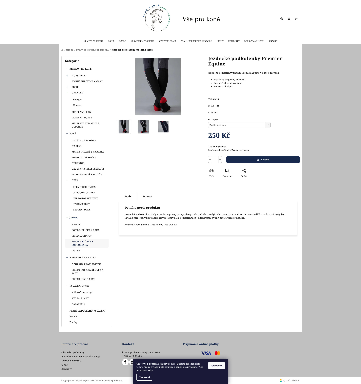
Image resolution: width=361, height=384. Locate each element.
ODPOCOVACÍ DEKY (84, 192)
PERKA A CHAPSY (82, 235)
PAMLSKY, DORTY (82, 117)
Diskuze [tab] (147, 196)
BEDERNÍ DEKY (82, 209)
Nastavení (144, 377)
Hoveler (77, 105)
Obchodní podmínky (73, 352)
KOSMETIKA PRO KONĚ (83, 257)
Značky (74, 322)
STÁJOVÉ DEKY (81, 203)
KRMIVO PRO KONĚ (81, 68)
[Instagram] (132, 362)
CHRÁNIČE (78, 163)
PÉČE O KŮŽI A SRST (83, 278)
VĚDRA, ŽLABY (80, 298)
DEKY (75, 180)
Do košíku (264, 159)
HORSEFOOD (79, 75)
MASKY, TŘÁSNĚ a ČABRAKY (88, 151)
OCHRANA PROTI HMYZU (86, 264)
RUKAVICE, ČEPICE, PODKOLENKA (83, 243)
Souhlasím (217, 365)
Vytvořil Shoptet (291, 380)
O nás (64, 364)
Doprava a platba (71, 360)
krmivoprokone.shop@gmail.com (141, 352)
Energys (77, 99)
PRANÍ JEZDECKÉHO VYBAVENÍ (87, 310)
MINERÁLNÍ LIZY (81, 111)
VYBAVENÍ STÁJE (79, 285)
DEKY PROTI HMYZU (85, 186)
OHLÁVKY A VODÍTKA (84, 140)
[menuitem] (93, 41)
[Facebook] (125, 362)
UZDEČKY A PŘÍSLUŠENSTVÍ (88, 168)
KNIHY (73, 316)
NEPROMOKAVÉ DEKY (85, 198)
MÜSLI (75, 86)
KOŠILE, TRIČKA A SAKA (85, 230)
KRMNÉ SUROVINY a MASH (87, 81)
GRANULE (77, 92)
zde (150, 370)
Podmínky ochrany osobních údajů (81, 356)
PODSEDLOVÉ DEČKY (84, 157)
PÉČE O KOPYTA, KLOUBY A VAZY (87, 271)
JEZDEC (74, 217)
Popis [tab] (128, 196)
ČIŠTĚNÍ (76, 146)
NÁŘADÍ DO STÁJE (82, 292)
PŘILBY (76, 250)
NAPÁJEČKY (78, 303)
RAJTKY (76, 224)
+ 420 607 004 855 (132, 355)
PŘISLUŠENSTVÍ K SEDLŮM (87, 174)
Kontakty (66, 368)
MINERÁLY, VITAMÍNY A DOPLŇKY (85, 125)
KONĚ (73, 133)
